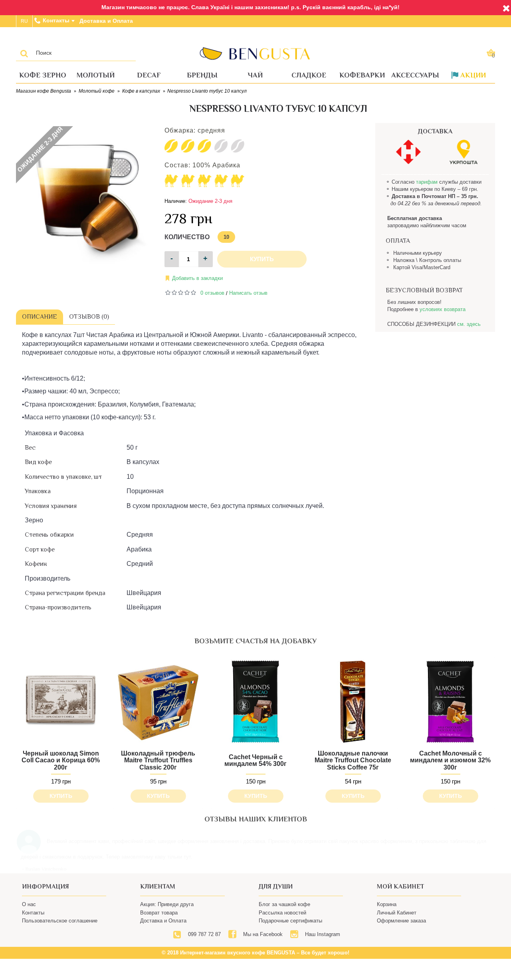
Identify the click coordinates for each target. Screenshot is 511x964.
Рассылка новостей (282, 925)
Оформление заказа (401, 933)
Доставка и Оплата (163, 933)
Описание (39, 316)
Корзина (386, 916)
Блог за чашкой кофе (284, 916)
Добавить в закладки (197, 278)
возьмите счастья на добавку (255, 641)
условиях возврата (442, 309)
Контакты (33, 925)
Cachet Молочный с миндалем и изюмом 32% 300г (450, 760)
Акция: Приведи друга (167, 916)
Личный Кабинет (396, 925)
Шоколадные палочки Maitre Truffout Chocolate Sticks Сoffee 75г (353, 760)
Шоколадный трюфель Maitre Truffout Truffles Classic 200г (158, 760)
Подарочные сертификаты (290, 933)
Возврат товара (159, 925)
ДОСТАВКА (435, 131)
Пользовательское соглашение (59, 933)
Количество (187, 237)
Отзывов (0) (89, 316)
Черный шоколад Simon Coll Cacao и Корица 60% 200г (61, 760)
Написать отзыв (248, 293)
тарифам (427, 182)
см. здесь (469, 324)
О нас (29, 916)
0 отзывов (212, 293)
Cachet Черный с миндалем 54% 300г (255, 761)
